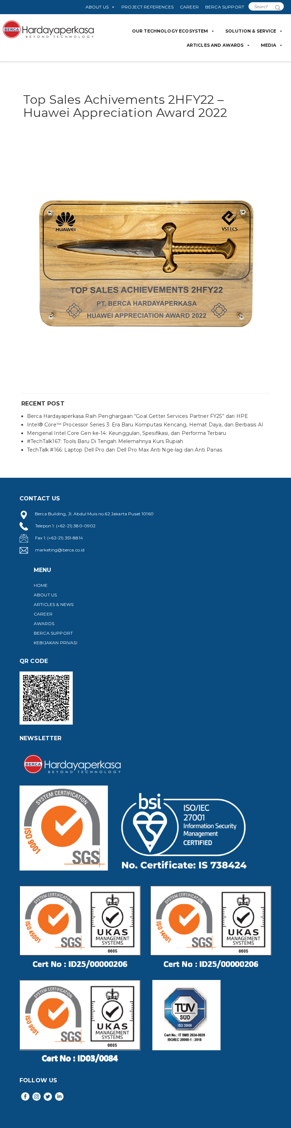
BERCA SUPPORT (224, 7)
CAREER (189, 7)
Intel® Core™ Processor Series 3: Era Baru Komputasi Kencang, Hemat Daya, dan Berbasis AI (145, 424)
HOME (41, 585)
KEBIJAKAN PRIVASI (55, 642)
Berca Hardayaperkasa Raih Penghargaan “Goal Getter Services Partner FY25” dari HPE (137, 416)
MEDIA (268, 45)
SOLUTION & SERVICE (250, 31)
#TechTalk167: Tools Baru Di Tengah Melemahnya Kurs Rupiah (105, 441)
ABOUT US (97, 7)
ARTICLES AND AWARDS (215, 45)
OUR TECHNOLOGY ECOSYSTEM (170, 31)
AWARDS (44, 623)
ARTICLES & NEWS (53, 604)
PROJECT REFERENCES (147, 7)
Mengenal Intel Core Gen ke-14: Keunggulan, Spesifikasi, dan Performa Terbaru (126, 433)
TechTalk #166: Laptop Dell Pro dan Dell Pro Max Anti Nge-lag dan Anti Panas (124, 450)
